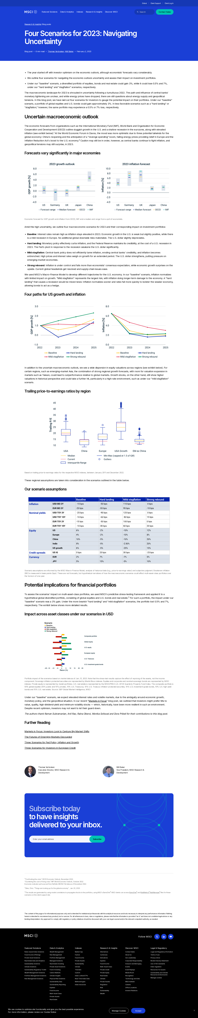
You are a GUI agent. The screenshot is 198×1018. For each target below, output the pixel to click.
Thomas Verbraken (56, 51)
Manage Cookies (119, 1011)
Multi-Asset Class (56, 993)
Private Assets (54, 996)
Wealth (102, 993)
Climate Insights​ (55, 976)
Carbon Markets (55, 973)
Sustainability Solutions (32, 964)
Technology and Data (132, 978)
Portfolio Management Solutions (35, 976)
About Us (128, 955)
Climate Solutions (30, 967)
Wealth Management (57, 952)
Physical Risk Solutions (57, 978)
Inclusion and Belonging (133, 964)
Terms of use (155, 955)
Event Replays (130, 970)
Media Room (129, 973)
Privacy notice (155, 958)
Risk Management (56, 955)
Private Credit (104, 970)
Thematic (78, 970)
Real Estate (53, 999)
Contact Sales (165, 12)
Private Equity (104, 973)
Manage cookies (156, 978)
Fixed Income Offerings (33, 955)
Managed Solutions (56, 961)
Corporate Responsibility (133, 961)
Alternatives (104, 952)
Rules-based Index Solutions (34, 952)
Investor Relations (131, 990)
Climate (77, 967)
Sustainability (79, 964)
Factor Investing (55, 970)
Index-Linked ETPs (81, 976)
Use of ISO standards (158, 964)
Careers (128, 984)
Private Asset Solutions (32, 958)
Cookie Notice (50, 1012)
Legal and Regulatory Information (162, 952)
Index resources (80, 984)
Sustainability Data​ (56, 981)
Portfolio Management (57, 958)
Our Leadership (130, 958)
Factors (77, 955)
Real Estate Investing (57, 964)
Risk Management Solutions (34, 978)
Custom (77, 973)
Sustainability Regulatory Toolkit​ (35, 970)
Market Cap (79, 952)
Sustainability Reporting (58, 984)
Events (127, 967)
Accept (138, 1011)
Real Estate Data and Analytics (35, 961)
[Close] (194, 1010)
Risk (101, 987)
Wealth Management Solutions (35, 973)
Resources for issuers (158, 970)
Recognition (129, 976)
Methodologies (80, 981)
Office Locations (131, 987)
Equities (52, 987)
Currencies (103, 955)
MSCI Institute (130, 981)
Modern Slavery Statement (160, 961)
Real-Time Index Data (82, 978)
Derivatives (104, 958)
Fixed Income (54, 990)
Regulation (103, 984)
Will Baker (69, 51)
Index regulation (156, 967)
